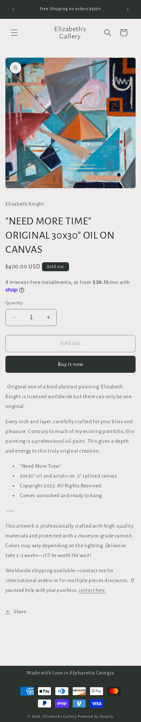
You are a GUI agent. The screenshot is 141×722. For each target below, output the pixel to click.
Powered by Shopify (96, 716)
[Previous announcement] (13, 9)
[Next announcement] (128, 9)
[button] (14, 33)
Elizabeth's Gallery (60, 716)
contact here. (92, 590)
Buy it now (70, 364)
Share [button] (20, 611)
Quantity (14, 303)
